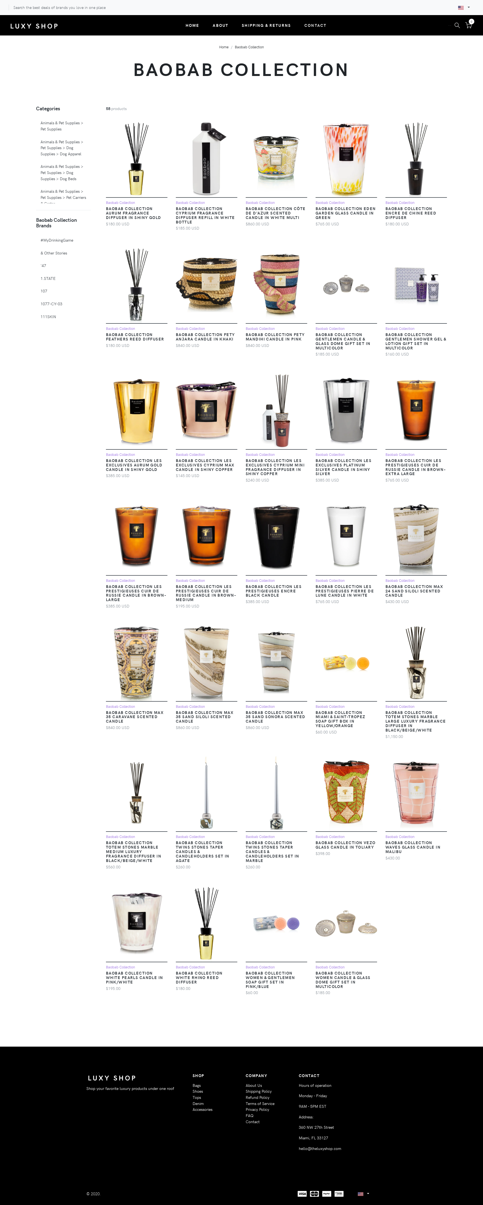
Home (193, 25)
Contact (315, 25)
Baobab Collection (249, 46)
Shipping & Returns (266, 25)
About (220, 25)
